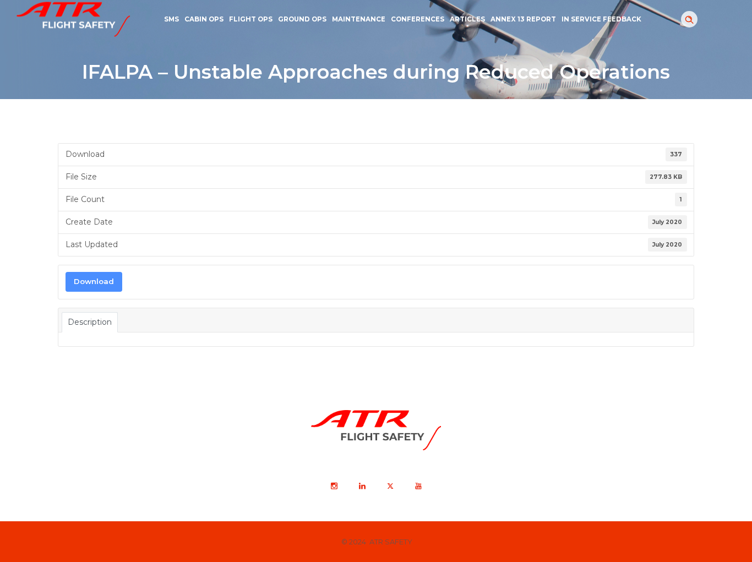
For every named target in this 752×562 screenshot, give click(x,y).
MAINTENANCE (358, 19)
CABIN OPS (204, 19)
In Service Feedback (601, 19)
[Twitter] (390, 486)
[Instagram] (333, 486)
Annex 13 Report (523, 19)
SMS (171, 19)
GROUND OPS (302, 19)
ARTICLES (467, 19)
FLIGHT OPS (251, 19)
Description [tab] (90, 322)
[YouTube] (418, 486)
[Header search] (689, 20)
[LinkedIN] (361, 486)
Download (94, 281)
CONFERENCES (417, 19)
